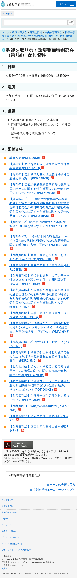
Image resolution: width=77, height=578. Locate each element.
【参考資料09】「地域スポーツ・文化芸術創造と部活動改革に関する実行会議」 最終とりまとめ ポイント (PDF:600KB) (39, 385)
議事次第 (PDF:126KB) (25, 157)
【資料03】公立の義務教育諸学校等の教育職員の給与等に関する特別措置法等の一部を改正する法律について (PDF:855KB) (39, 188)
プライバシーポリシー (11, 537)
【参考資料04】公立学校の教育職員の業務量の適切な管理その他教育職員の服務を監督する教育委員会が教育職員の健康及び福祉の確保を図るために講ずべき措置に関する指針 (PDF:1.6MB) (39, 298)
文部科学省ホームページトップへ (54, 489)
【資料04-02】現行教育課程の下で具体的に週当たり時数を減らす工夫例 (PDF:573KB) (38, 224)
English (8, 13)
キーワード (6, 525)
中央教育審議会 (53, 32)
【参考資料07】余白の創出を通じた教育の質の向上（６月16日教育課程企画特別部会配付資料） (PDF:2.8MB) (39, 356)
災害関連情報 (7, 506)
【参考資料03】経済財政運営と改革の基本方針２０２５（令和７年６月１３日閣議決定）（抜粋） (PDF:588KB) (39, 280)
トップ (5, 32)
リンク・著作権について (12, 544)
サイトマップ (7, 500)
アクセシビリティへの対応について (17, 550)
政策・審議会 (19, 32)
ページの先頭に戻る (62, 484)
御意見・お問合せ (9, 531)
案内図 (4, 568)
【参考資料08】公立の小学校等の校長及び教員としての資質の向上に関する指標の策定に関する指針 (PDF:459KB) (39, 371)
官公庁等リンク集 (9, 512)
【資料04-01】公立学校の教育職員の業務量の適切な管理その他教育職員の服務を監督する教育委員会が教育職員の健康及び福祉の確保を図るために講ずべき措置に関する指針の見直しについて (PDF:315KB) (39, 207)
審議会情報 (36, 32)
